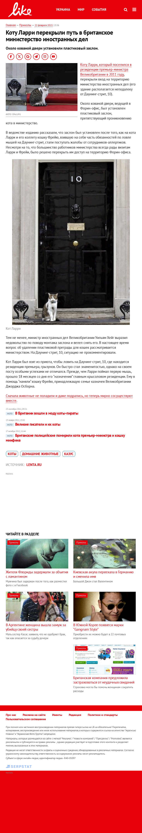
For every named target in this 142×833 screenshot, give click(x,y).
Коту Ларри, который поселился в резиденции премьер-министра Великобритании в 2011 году (105, 69)
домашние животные (40, 454)
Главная (11, 25)
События (99, 9)
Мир (81, 9)
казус (68, 454)
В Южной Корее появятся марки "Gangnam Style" (98, 627)
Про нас (11, 715)
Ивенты (57, 715)
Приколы (25, 25)
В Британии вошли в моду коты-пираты (42, 413)
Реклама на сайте (34, 715)
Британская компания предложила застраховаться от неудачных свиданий (103, 680)
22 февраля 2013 (44, 25)
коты (12, 454)
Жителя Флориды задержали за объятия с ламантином (37, 574)
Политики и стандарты (103, 715)
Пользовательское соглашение (26, 719)
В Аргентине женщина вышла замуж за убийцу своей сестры (36, 627)
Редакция (75, 715)
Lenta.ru (34, 464)
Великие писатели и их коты (33, 424)
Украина (63, 9)
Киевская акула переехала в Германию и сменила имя (103, 574)
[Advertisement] (71, 502)
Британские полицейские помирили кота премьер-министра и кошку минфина (65, 438)
